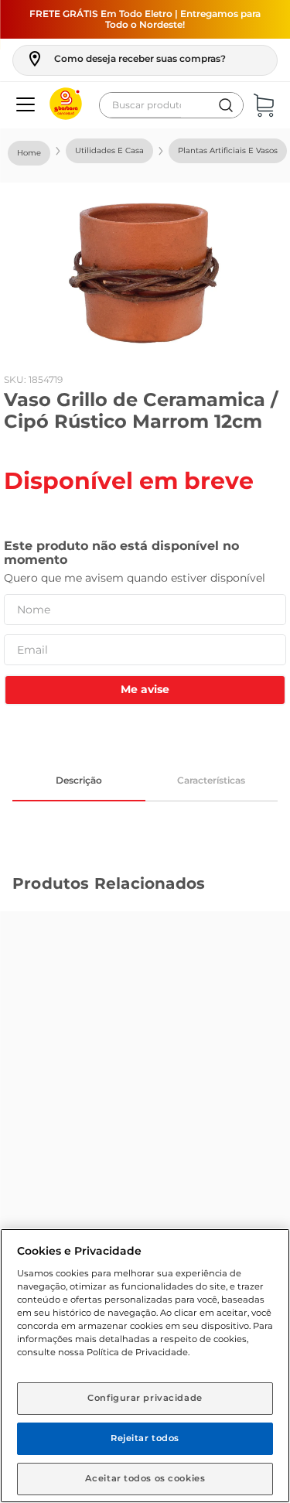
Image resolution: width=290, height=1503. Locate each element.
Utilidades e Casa (109, 150)
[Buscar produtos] (226, 105)
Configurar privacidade (145, 1397)
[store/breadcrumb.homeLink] (29, 153)
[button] (126, 59)
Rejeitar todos (145, 1438)
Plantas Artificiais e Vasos (228, 150)
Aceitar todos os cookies (145, 1478)
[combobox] (171, 105)
